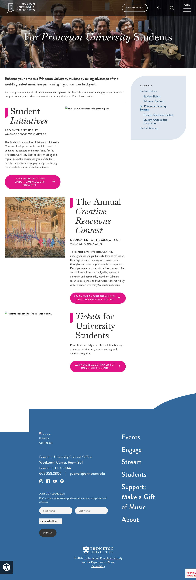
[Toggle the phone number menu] (159, 8)
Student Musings (149, 128)
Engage (132, 449)
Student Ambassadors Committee (155, 121)
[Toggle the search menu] (172, 8)
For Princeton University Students (153, 108)
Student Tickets (148, 91)
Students (134, 474)
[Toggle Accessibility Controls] (6, 567)
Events (134, 7)
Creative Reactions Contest (158, 115)
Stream (132, 462)
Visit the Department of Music (98, 562)
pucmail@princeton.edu (87, 473)
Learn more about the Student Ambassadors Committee (30, 182)
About (130, 519)
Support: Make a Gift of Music (138, 497)
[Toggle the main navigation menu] (187, 8)
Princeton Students (153, 101)
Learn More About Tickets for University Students (95, 366)
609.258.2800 (50, 473)
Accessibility (98, 566)
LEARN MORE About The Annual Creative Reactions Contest (95, 298)
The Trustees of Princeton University (102, 558)
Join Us (48, 532)
